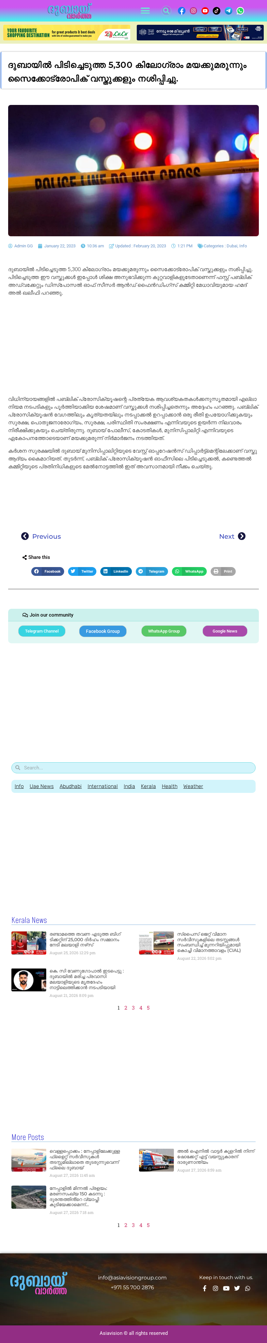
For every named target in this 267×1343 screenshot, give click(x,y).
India (129, 786)
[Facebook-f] (205, 1288)
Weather (193, 786)
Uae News (42, 786)
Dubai (232, 245)
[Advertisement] (133, 347)
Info (243, 245)
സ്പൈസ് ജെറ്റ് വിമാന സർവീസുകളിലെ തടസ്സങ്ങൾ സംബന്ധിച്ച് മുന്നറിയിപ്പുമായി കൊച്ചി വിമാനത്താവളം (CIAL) (209, 942)
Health (169, 786)
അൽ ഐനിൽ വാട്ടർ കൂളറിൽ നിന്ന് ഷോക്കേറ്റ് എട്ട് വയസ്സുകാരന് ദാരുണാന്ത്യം (215, 1156)
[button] (145, 11)
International (103, 786)
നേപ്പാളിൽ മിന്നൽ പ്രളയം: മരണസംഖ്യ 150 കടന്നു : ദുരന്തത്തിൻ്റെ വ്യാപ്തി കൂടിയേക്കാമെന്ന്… (78, 1196)
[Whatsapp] (248, 1288)
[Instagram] (215, 1288)
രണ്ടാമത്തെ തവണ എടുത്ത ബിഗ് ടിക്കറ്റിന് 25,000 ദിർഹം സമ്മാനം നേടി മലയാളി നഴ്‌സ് (84, 939)
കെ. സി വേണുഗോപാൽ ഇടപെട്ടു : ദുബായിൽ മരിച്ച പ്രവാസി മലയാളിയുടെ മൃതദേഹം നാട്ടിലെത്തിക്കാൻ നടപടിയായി (86, 979)
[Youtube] (226, 1288)
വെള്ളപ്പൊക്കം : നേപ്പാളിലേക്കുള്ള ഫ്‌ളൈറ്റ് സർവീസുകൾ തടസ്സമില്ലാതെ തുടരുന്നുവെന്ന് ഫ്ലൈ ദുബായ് (84, 1159)
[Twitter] (237, 1288)
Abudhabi (71, 786)
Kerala (148, 786)
